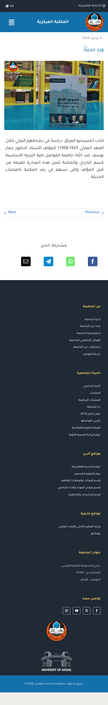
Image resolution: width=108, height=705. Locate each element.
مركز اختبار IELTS (90, 414)
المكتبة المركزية (53, 22)
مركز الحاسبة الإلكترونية (86, 466)
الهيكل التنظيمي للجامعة (84, 340)
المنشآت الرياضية (89, 400)
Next (12, 213)
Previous (92, 213)
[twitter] (86, 610)
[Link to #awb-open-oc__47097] (11, 22)
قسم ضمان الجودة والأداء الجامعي (79, 487)
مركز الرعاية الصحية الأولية (84, 434)
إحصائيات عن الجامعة (86, 347)
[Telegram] (48, 261)
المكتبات (95, 393)
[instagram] (66, 610)
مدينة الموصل (91, 354)
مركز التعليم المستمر (87, 473)
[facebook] (96, 610)
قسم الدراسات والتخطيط (84, 494)
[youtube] (76, 610)
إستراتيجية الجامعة (88, 333)
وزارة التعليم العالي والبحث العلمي (79, 526)
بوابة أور (95, 533)
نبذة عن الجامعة (90, 326)
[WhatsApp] (70, 261)
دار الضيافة (93, 407)
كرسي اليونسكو (90, 420)
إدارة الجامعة (92, 319)
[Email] (26, 261)
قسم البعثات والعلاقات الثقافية (80, 480)
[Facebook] (93, 261)
